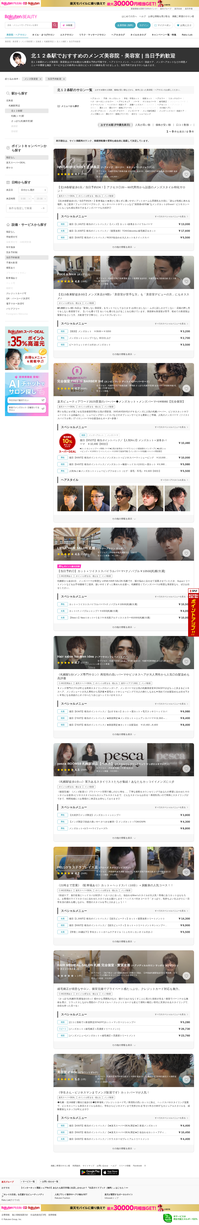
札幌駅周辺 (49, 41)
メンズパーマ (133, 111)
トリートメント (97, 105)
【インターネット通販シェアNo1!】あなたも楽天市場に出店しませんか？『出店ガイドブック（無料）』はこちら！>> (74, 1188)
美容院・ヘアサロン (17, 34)
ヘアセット (162, 105)
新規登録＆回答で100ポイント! (144, 9)
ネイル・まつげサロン (43, 34)
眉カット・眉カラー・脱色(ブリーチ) (116, 108)
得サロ (9, 167)
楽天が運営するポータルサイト (119, 1194)
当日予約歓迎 (54, 79)
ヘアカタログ (118, 34)
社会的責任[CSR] (38, 1215)
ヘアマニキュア (123, 101)
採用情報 (52, 1215)
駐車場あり (11, 278)
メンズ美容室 (27, 41)
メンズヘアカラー (117, 111)
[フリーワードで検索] (55, 25)
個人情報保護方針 (20, 1215)
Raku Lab (187, 34)
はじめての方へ (129, 16)
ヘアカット (95, 98)
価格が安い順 (163, 124)
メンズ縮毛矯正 (149, 111)
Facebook (137, 1166)
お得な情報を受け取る (159, 16)
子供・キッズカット (112, 98)
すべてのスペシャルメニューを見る (170, 216)
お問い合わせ (102, 1166)
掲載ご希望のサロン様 (183, 16)
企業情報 (6, 1215)
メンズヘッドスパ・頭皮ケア (171, 111)
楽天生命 (178, 9)
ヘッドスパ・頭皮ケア (117, 105)
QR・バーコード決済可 (18, 298)
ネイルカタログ (138, 34)
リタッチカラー (175, 98)
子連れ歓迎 (11, 262)
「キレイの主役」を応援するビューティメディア (23, 1195)
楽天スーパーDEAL (15, 162)
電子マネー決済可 (15, 303)
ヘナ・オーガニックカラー (101, 101)
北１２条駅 (61, 41)
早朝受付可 (11, 237)
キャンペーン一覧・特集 (164, 34)
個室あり (10, 267)
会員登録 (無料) (125, 25)
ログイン (143, 25)
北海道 (38, 41)
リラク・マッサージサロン (92, 34)
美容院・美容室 (12, 41)
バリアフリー (13, 308)
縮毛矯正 (163, 101)
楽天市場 (188, 9)
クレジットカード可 (16, 293)
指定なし (10, 232)
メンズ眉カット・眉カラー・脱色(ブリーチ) (109, 114)
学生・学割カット (131, 98)
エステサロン (67, 34)
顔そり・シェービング (141, 114)
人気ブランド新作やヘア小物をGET (71, 1194)
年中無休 (10, 247)
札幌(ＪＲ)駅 (17, 116)
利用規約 (76, 1166)
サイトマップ (88, 1166)
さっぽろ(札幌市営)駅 (22, 121)
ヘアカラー (160, 98)
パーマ (136, 101)
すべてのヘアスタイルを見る (173, 480)
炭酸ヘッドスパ (136, 105)
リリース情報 (125, 1166)
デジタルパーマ (149, 101)
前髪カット (147, 98)
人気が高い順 (142, 124)
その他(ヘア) (164, 108)
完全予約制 (11, 252)
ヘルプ (142, 16)
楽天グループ (165, 9)
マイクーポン (164, 25)
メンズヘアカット (98, 111)
